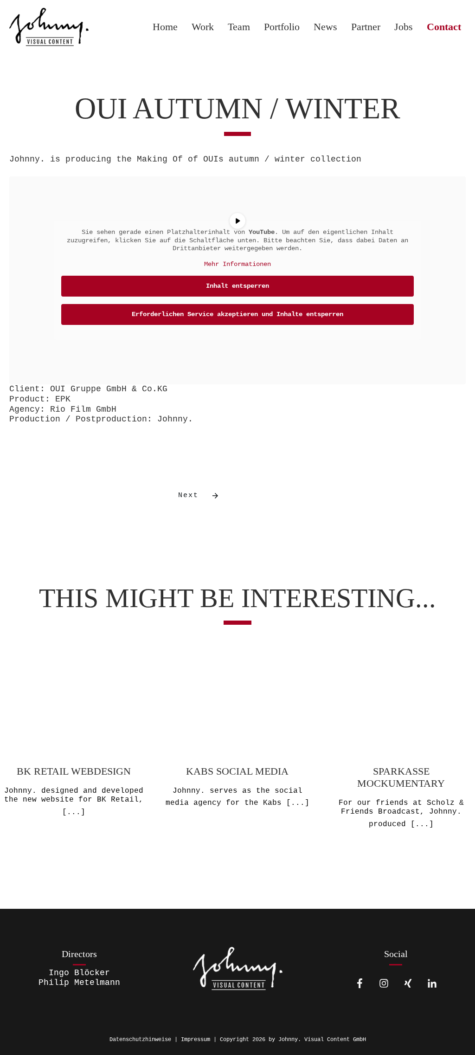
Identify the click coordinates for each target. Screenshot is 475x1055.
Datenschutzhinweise (140, 1039)
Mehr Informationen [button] (237, 264)
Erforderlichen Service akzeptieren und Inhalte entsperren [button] (237, 314)
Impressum (195, 1039)
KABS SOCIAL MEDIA (237, 748)
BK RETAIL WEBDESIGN (74, 748)
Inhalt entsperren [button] (237, 286)
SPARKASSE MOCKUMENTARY (401, 748)
